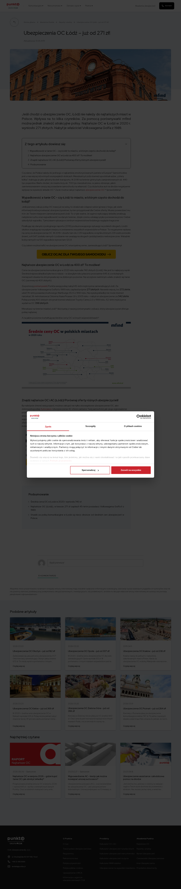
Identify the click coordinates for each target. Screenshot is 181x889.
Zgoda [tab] (48, 426)
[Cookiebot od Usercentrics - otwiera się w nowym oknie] (138, 417)
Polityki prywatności (60, 461)
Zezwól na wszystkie (131, 470)
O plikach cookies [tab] (133, 426)
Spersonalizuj (88, 470)
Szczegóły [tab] (90, 426)
